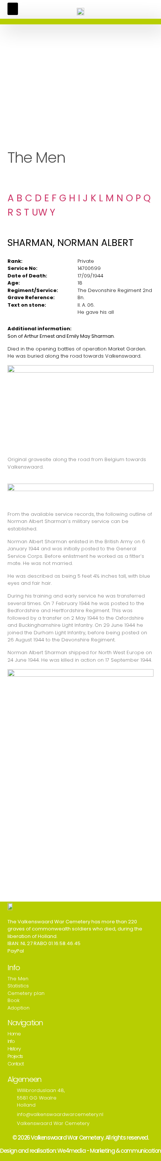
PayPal (15, 950)
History (13, 1048)
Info (10, 1041)
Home (13, 1033)
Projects (15, 1056)
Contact (15, 1063)
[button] (12, 9)
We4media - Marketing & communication (109, 1151)
